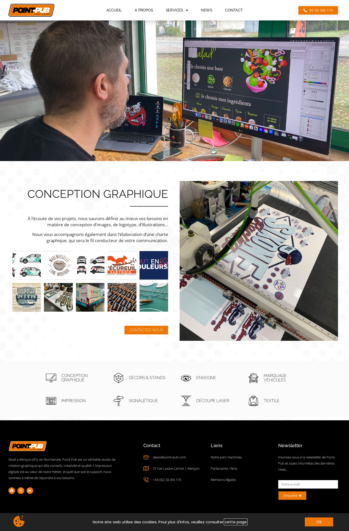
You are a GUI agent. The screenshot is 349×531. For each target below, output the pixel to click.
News (206, 10)
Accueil (114, 10)
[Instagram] (20, 490)
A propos (144, 10)
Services (174, 10)
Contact (234, 10)
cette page (236, 522)
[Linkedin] (30, 490)
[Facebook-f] (11, 490)
